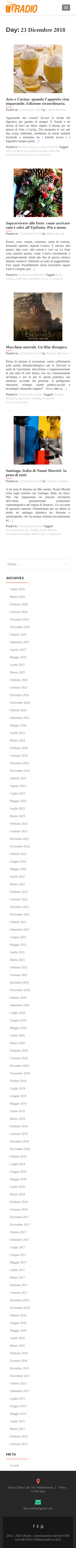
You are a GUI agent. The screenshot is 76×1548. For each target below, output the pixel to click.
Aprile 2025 (17, 664)
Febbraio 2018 (19, 1202)
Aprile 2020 (17, 1035)
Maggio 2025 (18, 657)
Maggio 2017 (18, 1262)
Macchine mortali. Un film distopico (36, 347)
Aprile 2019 (17, 1111)
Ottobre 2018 (18, 1156)
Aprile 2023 (17, 808)
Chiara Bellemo (56, 109)
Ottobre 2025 (18, 634)
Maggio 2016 (18, 1330)
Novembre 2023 (20, 770)
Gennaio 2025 (18, 687)
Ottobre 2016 (18, 1315)
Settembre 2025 (19, 642)
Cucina (40, 147)
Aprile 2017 (17, 1270)
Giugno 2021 (18, 937)
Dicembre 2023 (19, 763)
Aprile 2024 (17, 733)
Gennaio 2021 (18, 975)
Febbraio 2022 (19, 891)
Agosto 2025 (18, 649)
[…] (36, 141)
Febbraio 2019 (19, 1126)
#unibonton (25, 274)
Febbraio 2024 (19, 748)
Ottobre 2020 (18, 997)
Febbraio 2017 (19, 1285)
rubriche (53, 150)
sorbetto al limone (17, 154)
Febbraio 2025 (19, 680)
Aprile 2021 (17, 952)
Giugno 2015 (18, 1406)
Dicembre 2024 (19, 695)
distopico (11, 398)
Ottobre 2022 (18, 854)
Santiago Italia (29, 534)
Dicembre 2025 (19, 619)
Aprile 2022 (17, 876)
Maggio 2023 (18, 801)
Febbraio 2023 (19, 823)
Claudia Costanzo (57, 481)
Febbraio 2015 (19, 1436)
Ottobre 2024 (18, 710)
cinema (57, 394)
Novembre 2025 (20, 627)
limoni (33, 150)
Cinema (23, 394)
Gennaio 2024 (18, 755)
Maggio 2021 (18, 944)
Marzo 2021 (17, 959)
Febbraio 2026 (19, 604)
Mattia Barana (55, 233)
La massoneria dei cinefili (22, 530)
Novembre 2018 (20, 1149)
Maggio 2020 (18, 1028)
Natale (43, 150)
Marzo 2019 (17, 1118)
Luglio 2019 (17, 1088)
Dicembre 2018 (19, 1141)
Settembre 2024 (19, 717)
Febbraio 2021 (19, 967)
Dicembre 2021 (19, 907)
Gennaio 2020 (18, 1058)
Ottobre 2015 (18, 1383)
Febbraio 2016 (19, 1353)
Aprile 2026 (17, 589)
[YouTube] (42, 1526)
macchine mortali (29, 398)
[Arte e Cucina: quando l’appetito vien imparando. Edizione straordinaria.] (38, 69)
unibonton (34, 278)
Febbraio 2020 (19, 1050)
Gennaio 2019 (18, 1133)
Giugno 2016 (18, 1323)
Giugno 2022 (18, 861)
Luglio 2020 (17, 1012)
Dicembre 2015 (19, 1368)
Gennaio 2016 (18, 1360)
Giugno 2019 (18, 1096)
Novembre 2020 (20, 990)
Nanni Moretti (47, 530)
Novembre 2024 (20, 702)
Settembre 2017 (19, 1239)
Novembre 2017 (20, 1224)
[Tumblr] (38, 1526)
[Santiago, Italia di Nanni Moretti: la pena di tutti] (38, 440)
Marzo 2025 (17, 672)
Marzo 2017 (17, 1277)
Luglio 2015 (17, 1398)
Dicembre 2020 (19, 982)
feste (58, 274)
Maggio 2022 (18, 869)
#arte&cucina (26, 147)
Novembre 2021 (20, 914)
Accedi (14, 1465)
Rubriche (52, 147)
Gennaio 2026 (18, 611)
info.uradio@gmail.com (38, 1508)
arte (8, 150)
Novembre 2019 (20, 1073)
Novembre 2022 (20, 846)
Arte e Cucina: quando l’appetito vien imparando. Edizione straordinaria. (37, 101)
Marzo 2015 (17, 1428)
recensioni (48, 398)
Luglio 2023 (17, 793)
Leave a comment (40, 154)
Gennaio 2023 (18, 831)
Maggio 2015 (18, 1413)
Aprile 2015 (17, 1421)
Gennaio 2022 (18, 899)
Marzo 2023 (17, 816)
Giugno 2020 (18, 1020)
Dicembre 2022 (19, 838)
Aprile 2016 (17, 1338)
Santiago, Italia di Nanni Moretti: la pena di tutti (36, 472)
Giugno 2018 (18, 1171)
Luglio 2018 (17, 1164)
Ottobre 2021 (18, 922)
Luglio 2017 (17, 1247)
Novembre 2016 (20, 1307)
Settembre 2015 (19, 1391)
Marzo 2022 (17, 884)
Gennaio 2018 (18, 1209)
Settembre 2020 (19, 1005)
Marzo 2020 (17, 1043)
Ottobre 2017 (18, 1232)
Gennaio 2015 (18, 1444)
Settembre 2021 (19, 929)
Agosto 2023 (18, 785)
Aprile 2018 (17, 1186)
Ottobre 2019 (18, 1080)
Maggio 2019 (18, 1103)
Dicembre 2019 (19, 1065)
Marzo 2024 (17, 740)
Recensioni (36, 394)
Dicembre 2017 (19, 1217)
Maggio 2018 (18, 1179)
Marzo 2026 (17, 596)
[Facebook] (34, 1526)
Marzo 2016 (17, 1345)
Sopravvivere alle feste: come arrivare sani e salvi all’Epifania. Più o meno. (38, 225)
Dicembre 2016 (19, 1300)
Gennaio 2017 (18, 1292)
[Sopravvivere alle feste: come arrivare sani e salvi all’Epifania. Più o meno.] (38, 193)
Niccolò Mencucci (57, 353)
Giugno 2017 (18, 1254)
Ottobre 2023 (18, 778)
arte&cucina (20, 150)
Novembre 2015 (20, 1376)
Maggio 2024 (18, 725)
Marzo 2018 (17, 1194)
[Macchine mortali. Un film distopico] (38, 316)
